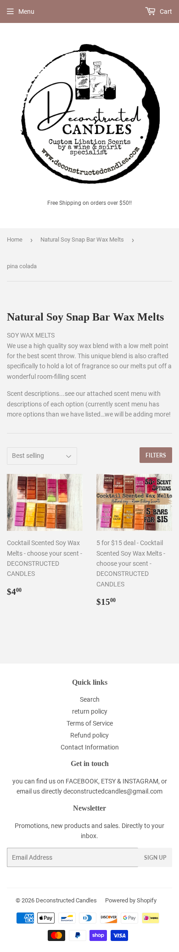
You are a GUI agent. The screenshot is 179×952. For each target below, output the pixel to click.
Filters (155, 455)
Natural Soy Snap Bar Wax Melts (82, 239)
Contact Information (90, 747)
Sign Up (155, 857)
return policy (89, 711)
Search (90, 699)
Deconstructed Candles (66, 900)
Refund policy (89, 735)
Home (14, 239)
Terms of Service (90, 723)
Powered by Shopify (131, 900)
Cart (165, 11)
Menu (26, 11)
